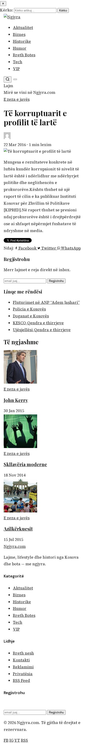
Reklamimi (23, 667)
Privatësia (23, 674)
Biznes (19, 34)
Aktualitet (23, 27)
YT (17, 740)
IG (11, 740)
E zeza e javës (17, 99)
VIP (16, 69)
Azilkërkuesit (18, 529)
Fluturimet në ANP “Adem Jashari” (46, 302)
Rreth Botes (24, 55)
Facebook (27, 248)
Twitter (48, 248)
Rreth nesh (23, 653)
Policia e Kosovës (29, 309)
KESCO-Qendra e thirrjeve (38, 323)
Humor (19, 48)
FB (6, 740)
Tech (17, 62)
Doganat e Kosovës (31, 316)
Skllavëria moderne (25, 464)
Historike (22, 41)
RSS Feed (21, 680)
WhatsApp (70, 248)
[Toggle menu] (15, 79)
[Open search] (7, 79)
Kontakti (21, 660)
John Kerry (16, 400)
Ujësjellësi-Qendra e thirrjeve (42, 330)
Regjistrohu (56, 281)
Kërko (63, 10)
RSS (24, 740)
